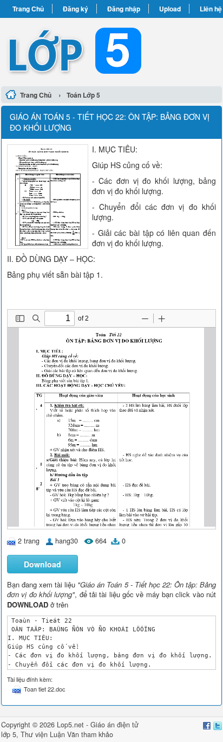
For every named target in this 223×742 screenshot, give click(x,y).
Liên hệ (211, 9)
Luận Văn (64, 734)
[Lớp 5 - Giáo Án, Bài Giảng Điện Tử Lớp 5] (111, 50)
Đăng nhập (123, 9)
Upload (170, 9)
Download (42, 564)
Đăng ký (75, 9)
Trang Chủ (28, 9)
